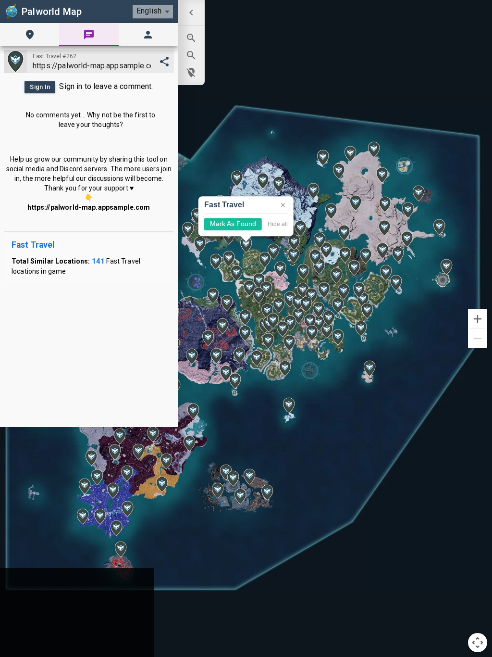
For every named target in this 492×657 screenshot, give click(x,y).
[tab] (29, 34)
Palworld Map (52, 11)
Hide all (278, 224)
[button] (329, 318)
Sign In (40, 86)
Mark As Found (233, 224)
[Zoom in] (477, 318)
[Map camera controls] (477, 642)
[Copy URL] (164, 61)
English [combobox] (148, 10)
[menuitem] (191, 12)
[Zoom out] (477, 338)
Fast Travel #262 (54, 56)
